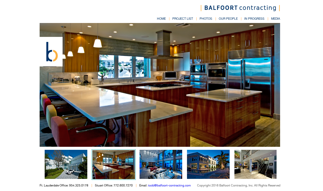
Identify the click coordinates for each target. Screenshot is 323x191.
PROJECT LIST (182, 18)
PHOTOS (206, 18)
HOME (161, 18)
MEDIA (275, 18)
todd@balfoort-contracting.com (169, 185)
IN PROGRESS (254, 18)
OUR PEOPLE (228, 18)
